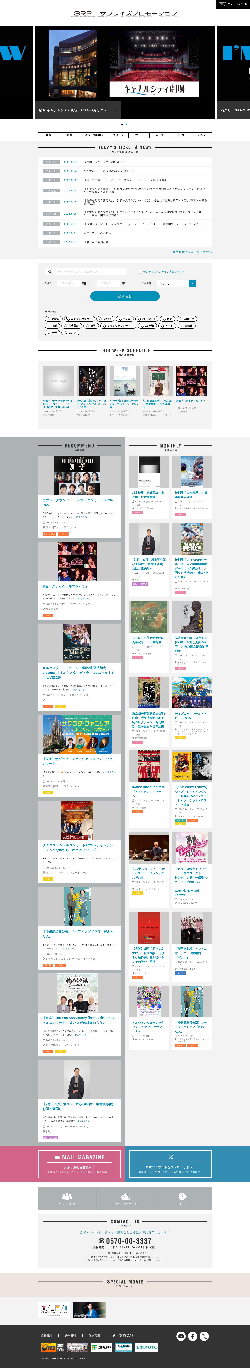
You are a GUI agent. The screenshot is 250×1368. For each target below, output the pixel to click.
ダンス (180, 135)
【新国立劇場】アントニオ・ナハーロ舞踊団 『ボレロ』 (191, 953)
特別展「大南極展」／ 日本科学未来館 (191, 495)
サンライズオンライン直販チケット (164, 271)
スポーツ (118, 135)
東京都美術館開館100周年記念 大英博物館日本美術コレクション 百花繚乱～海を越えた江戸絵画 (149, 720)
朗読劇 (55, 318)
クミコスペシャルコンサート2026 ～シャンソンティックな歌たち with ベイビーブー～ (78, 847)
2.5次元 (149, 325)
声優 (54, 332)
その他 (201, 135)
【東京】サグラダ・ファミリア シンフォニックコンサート (79, 761)
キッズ (160, 135)
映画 (193, 820)
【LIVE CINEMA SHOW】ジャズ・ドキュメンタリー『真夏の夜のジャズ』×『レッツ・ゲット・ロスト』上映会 (192, 796)
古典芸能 (73, 325)
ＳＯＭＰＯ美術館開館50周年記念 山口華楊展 (148, 640)
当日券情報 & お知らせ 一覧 (194, 251)
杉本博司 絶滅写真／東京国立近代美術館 (148, 495)
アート (139, 135)
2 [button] (127, 125)
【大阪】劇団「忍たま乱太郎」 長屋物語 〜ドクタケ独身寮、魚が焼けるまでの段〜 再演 (148, 955)
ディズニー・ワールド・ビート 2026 (191, 715)
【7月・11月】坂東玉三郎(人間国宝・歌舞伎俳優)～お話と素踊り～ (79, 1106)
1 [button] (122, 125)
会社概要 (46, 1335)
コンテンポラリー (81, 318)
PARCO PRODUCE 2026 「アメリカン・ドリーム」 (148, 792)
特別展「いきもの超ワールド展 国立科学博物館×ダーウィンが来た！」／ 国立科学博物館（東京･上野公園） (191, 568)
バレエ (127, 318)
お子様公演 (148, 318)
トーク (48, 1051)
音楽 (69, 135)
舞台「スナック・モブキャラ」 (65, 586)
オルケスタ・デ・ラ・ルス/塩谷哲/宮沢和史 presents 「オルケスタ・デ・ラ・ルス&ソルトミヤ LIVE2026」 (79, 672)
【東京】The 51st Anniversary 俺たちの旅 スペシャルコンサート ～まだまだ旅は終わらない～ (79, 1020)
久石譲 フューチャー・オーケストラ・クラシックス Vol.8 (148, 873)
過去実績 (94, 1335)
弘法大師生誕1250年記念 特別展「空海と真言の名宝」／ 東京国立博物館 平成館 (192, 644)
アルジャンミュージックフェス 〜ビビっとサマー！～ (148, 1027)
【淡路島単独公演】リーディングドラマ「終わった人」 (78, 934)
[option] (125, 72)
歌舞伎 (188, 325)
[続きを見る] (81, 517)
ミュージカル (49, 534)
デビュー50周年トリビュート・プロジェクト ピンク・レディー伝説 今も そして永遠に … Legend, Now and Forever (192, 881)
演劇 (54, 325)
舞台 (48, 135)
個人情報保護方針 (124, 1335)
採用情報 (70, 1335)
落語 (93, 325)
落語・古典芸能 (94, 135)
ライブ (63, 534)
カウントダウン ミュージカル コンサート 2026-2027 (78, 502)
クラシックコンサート (120, 325)
